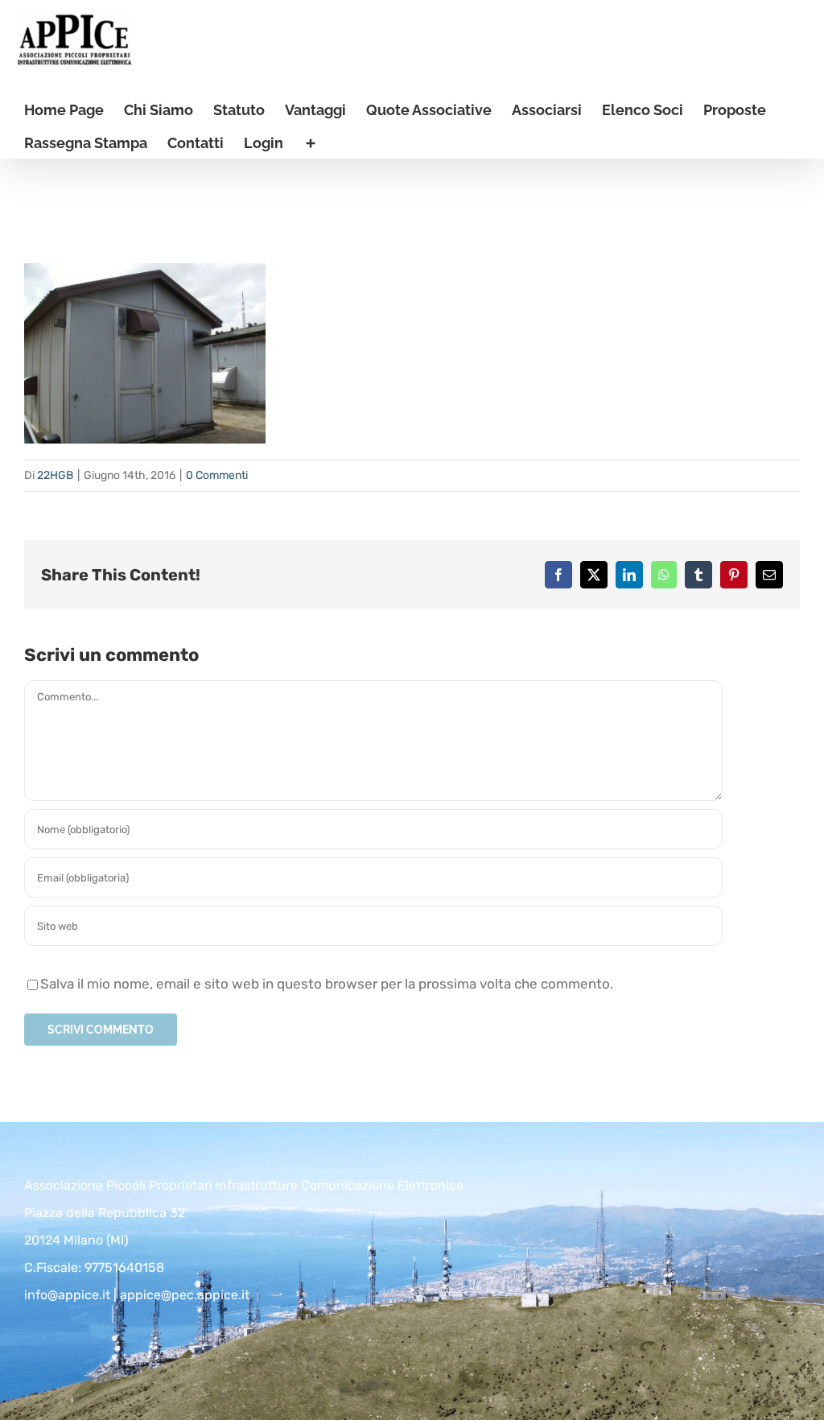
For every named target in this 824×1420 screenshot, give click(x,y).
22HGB (55, 475)
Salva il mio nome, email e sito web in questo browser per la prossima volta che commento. (326, 984)
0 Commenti (217, 475)
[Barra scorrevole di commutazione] (310, 142)
